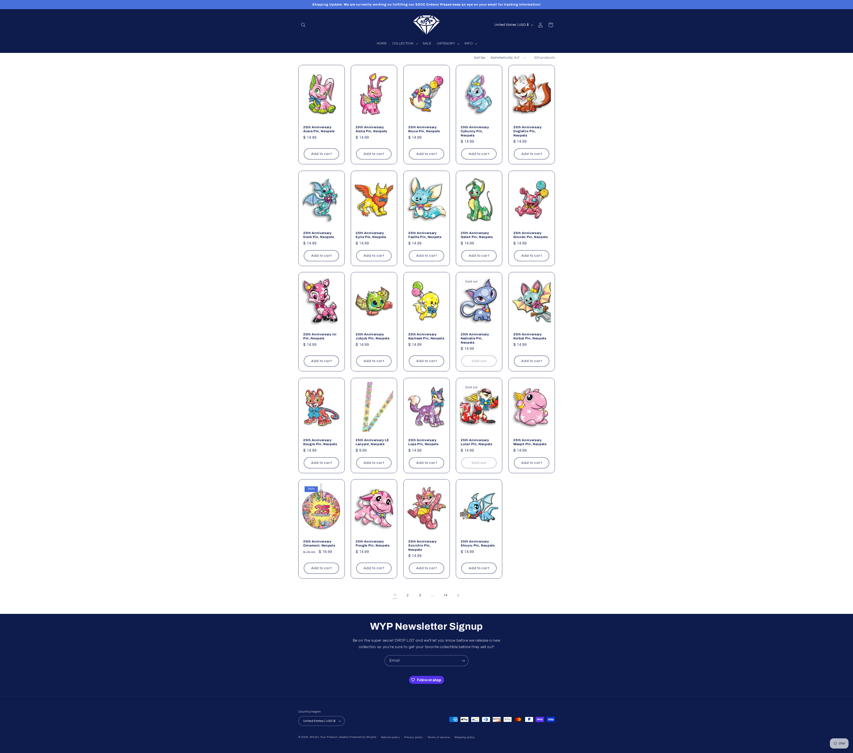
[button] (303, 25)
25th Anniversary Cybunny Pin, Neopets (475, 131)
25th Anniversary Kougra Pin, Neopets (320, 442)
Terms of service (439, 737)
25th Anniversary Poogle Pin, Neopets (373, 543)
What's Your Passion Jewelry (329, 737)
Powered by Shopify (363, 737)
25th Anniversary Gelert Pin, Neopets (477, 234)
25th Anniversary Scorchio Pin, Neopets (422, 545)
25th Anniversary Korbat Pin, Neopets (529, 336)
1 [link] (395, 595)
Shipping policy (464, 737)
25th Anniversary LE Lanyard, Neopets (372, 442)
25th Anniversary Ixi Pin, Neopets (319, 336)
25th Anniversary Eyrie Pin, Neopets (371, 234)
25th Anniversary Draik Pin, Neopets (318, 234)
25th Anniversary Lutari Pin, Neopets (476, 442)
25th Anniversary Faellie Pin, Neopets (424, 234)
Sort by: (480, 57)
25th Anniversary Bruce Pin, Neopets (424, 129)
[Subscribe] (463, 660)
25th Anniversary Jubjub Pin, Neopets (373, 336)
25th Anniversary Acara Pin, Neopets (319, 129)
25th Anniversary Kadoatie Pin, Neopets (475, 338)
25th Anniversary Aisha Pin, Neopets (371, 129)
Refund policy (390, 737)
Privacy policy (413, 737)
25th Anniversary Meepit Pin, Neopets (530, 442)
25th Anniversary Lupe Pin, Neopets (423, 442)
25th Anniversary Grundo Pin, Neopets (530, 234)
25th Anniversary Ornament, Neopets (319, 543)
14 (445, 595)
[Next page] (458, 595)
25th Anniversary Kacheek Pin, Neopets (426, 336)
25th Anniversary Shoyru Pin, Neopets (478, 543)
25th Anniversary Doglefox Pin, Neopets (527, 131)
